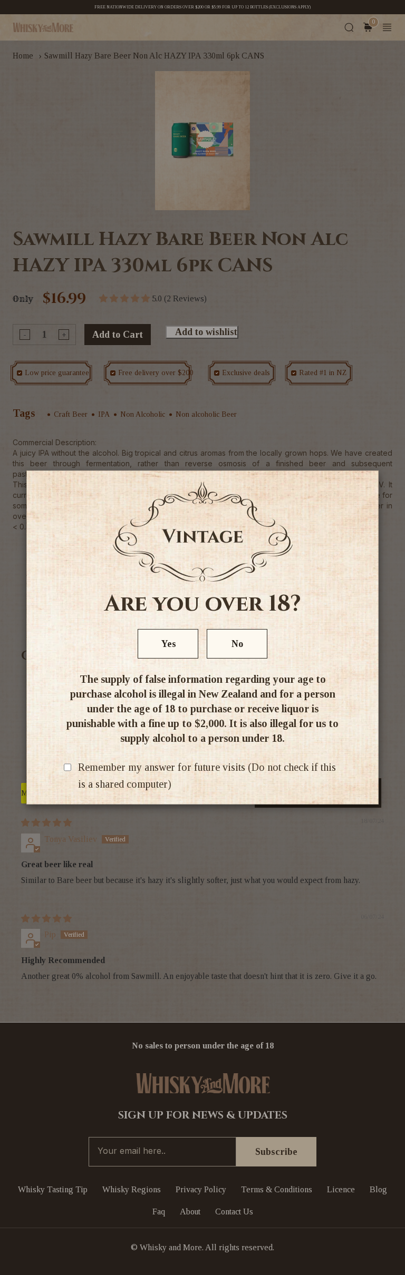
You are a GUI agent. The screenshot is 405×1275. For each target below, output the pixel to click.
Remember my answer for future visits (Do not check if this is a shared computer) (207, 775)
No (237, 644)
